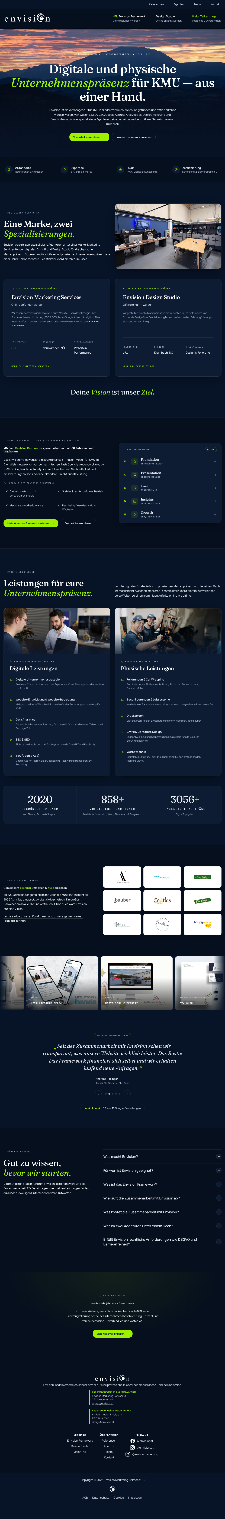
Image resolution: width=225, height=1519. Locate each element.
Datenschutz (100, 1490)
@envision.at (145, 1440)
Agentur (178, 4)
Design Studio (80, 1439)
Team (197, 4)
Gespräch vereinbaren (78, 523)
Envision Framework (80, 1433)
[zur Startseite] (112, 1370)
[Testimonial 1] (106, 1086)
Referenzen (156, 4)
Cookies (119, 1490)
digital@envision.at (103, 1396)
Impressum (135, 1490)
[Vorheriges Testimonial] (98, 1086)
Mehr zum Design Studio (140, 366)
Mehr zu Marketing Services (31, 366)
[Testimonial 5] (119, 1086)
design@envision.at (103, 1414)
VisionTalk (79, 1444)
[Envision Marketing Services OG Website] (113, 1481)
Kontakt (216, 4)
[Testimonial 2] (109, 1086)
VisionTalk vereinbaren (89, 137)
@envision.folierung (145, 1447)
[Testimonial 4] (116, 1086)
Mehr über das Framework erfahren (30, 523)
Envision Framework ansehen (134, 137)
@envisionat (145, 1433)
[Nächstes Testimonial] (127, 1086)
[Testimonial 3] (112, 1086)
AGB (85, 1490)
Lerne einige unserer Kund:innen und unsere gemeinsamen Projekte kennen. (43, 918)
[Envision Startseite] (27, 17)
